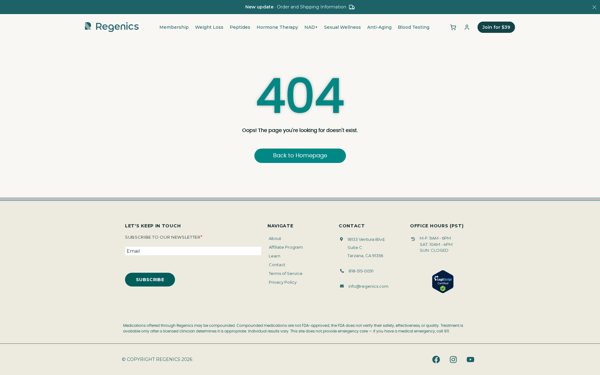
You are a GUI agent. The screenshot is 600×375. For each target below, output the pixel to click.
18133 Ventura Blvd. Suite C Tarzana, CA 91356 (366, 247)
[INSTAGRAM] (453, 359)
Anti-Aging (379, 27)
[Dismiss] (594, 7)
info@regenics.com (368, 286)
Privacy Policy (283, 282)
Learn (274, 255)
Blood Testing (413, 27)
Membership (174, 27)
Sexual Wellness (342, 27)
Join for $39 (496, 27)
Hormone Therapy (277, 27)
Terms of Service (285, 273)
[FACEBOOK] (436, 359)
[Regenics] (112, 27)
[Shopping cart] (453, 27)
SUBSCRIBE (150, 279)
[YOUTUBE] (470, 359)
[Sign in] (467, 27)
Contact (277, 264)
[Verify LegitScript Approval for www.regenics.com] (443, 281)
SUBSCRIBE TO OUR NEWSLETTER (163, 237)
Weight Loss (209, 27)
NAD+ (311, 27)
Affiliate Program (286, 247)
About (275, 238)
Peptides (240, 27)
